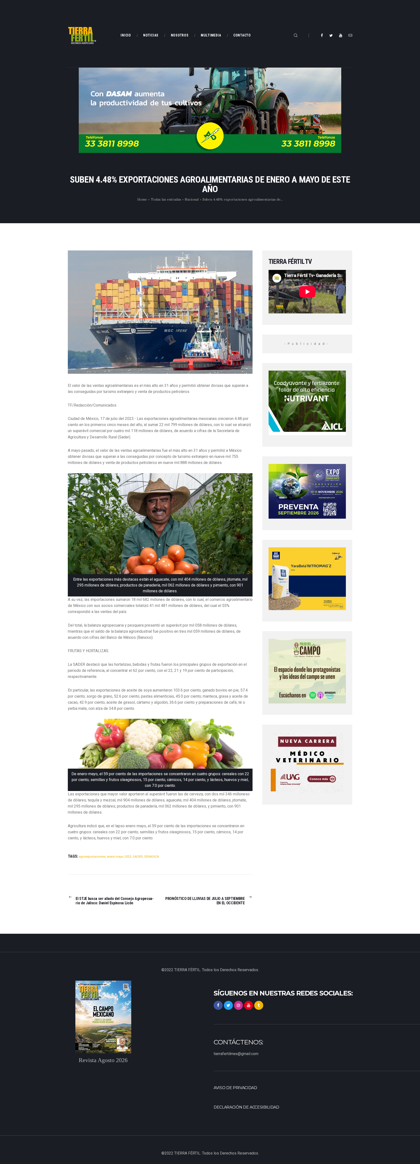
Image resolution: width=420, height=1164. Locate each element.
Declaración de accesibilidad (246, 1107)
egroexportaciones (92, 856)
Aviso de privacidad (235, 1088)
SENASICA (151, 856)
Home (142, 199)
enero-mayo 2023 (119, 856)
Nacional (192, 199)
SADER (138, 856)
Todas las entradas (166, 199)
